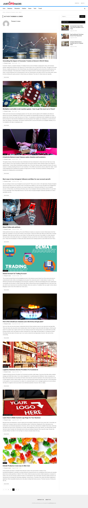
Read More (6, 77)
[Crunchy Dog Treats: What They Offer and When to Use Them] (65, 27)
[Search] (84, 8)
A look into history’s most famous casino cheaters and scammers (24, 157)
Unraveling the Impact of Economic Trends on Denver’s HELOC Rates (26, 61)
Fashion (24, 8)
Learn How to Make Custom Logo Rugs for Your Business (22, 418)
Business (10, 8)
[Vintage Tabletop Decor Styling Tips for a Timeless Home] (65, 43)
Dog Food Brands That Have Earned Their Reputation (76, 35)
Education (17, 8)
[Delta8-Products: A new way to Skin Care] (30, 451)
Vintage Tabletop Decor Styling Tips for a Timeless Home (76, 43)
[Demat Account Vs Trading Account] (30, 258)
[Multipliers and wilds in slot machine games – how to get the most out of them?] (30, 94)
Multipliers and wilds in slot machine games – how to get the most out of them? (29, 109)
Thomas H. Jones (15, 21)
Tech (35, 8)
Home (29, 8)
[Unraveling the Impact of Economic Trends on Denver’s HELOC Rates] (30, 46)
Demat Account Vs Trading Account (15, 273)
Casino (4, 106)
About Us (82, 3)
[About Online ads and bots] (30, 212)
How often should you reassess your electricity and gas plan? (23, 321)
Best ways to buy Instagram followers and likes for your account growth (26, 179)
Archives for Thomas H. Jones (12, 12)
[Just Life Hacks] (12, 3)
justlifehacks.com (52, 503)
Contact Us (77, 3)
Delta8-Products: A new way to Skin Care (16, 466)
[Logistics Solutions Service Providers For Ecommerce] (30, 355)
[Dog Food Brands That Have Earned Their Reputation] (65, 36)
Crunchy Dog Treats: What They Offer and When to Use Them (77, 27)
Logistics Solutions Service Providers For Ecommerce (20, 370)
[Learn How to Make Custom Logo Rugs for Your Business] (30, 403)
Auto (4, 8)
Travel (40, 8)
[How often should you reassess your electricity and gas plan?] (30, 307)
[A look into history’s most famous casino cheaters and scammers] (30, 142)
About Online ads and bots (11, 227)
